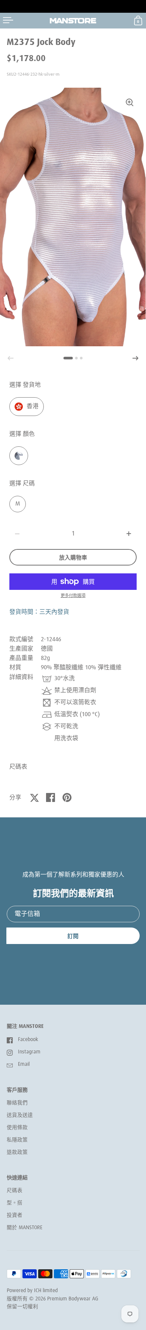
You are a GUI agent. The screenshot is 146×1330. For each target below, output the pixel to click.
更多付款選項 (73, 596)
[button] (135, 358)
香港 (33, 406)
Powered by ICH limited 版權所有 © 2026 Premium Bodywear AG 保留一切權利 (52, 1298)
